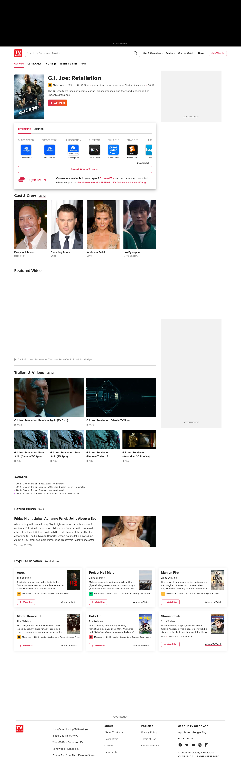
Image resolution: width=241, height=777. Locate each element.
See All (42, 195)
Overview (19, 63)
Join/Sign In (217, 53)
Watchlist (59, 102)
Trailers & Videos (68, 63)
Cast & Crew (34, 63)
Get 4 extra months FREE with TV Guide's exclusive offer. (111, 182)
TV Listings (50, 63)
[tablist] (85, 130)
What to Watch (185, 53)
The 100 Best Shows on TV (67, 742)
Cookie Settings (150, 745)
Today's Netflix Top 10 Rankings (70, 729)
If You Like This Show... (65, 735)
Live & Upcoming (152, 53)
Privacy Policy (149, 732)
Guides (169, 53)
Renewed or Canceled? (65, 748)
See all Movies (51, 561)
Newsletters (111, 739)
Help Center (111, 752)
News (201, 53)
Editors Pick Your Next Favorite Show (73, 755)
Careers (108, 745)
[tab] (24, 129)
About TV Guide (113, 732)
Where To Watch (69, 602)
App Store (184, 732)
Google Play (199, 732)
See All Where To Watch (85, 169)
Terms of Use (148, 739)
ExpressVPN (107, 178)
